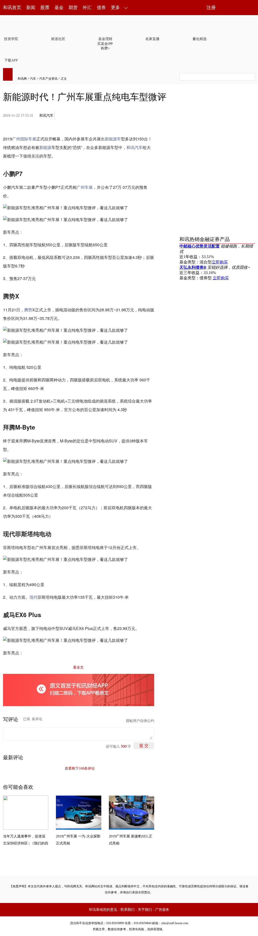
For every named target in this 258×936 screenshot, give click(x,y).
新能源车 (113, 139)
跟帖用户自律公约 (140, 721)
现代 (33, 597)
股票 (44, 7)
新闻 (30, 7)
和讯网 (22, 78)
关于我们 (145, 910)
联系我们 (127, 910)
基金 (58, 7)
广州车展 (85, 187)
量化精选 (199, 39)
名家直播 (152, 39)
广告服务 (162, 910)
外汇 (87, 7)
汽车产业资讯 (48, 78)
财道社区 (58, 39)
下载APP (11, 60)
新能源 (45, 147)
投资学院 (11, 39)
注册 (211, 7)
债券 (101, 7)
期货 (73, 7)
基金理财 (105, 39)
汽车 (33, 78)
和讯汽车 (46, 115)
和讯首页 (12, 7)
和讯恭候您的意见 (103, 910)
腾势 (28, 310)
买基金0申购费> (105, 46)
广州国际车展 (24, 139)
